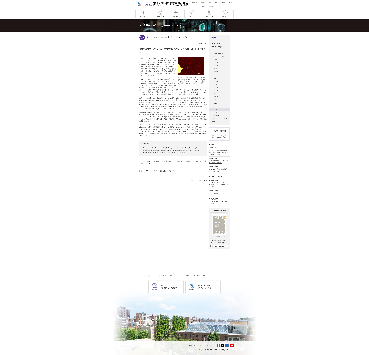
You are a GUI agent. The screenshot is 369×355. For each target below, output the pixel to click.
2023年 (216, 69)
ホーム (139, 275)
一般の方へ (203, 3)
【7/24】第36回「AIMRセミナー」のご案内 (219, 194)
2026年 (216, 59)
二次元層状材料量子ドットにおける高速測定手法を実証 (218, 162)
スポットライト (217, 115)
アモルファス (172, 171)
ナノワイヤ (154, 171)
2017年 (216, 87)
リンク (202, 345)
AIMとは (218, 53)
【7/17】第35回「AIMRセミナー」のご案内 (219, 202)
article (185, 152)
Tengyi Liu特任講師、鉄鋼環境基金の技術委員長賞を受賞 (219, 170)
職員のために (193, 345)
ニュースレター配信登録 (220, 118)
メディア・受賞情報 (217, 47)
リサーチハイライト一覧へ (198, 180)
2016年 (216, 90)
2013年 (216, 100)
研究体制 (159, 16)
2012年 (216, 103)
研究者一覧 (194, 3)
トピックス (192, 16)
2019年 (216, 81)
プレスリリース (216, 44)
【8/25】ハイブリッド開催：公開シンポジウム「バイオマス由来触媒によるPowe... (219, 185)
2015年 (216, 93)
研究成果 (175, 16)
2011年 (216, 106)
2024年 (216, 65)
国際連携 (208, 16)
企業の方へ (223, 3)
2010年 (216, 109)
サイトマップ (211, 345)
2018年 (216, 84)
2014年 (216, 97)
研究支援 (224, 16)
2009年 (216, 112)
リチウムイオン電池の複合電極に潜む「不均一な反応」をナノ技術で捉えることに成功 (218, 152)
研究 (146, 275)
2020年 (216, 78)
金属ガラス (163, 171)
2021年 (216, 75)
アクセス (231, 3)
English (211, 6)
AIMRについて (143, 16)
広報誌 (213, 122)
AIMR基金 (201, 6)
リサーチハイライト (218, 56)
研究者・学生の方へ (213, 3)
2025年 (216, 62)
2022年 (216, 72)
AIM (215, 50)
